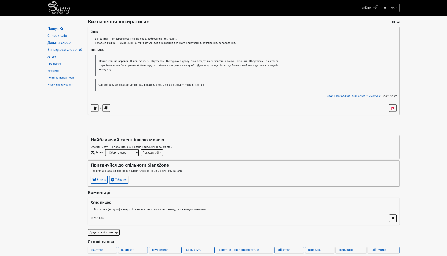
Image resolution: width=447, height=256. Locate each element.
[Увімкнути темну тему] (385, 8)
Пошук (52, 29)
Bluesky (101, 179)
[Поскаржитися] (393, 108)
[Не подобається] (106, 108)
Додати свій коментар (104, 232)
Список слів (57, 36)
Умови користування (60, 84)
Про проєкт (54, 63)
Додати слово (59, 43)
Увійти (366, 8)
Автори (51, 56)
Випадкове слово (62, 50)
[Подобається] (94, 108)
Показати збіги (151, 152)
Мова (99, 152)
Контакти (53, 70)
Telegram (121, 179)
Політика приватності (60, 77)
